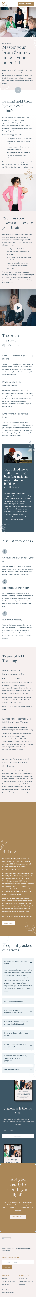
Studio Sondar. (6, 1250)
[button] (15, 3)
